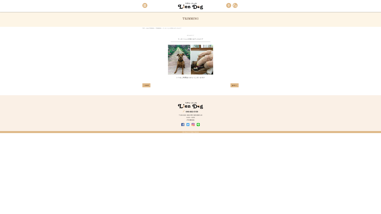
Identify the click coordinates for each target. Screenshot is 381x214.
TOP (143, 28)
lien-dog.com (186, 132)
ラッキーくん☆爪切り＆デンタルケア (190, 39)
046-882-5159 (192, 111)
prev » (234, 85)
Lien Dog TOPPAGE (190, 6)
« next (146, 85)
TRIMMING (158, 28)
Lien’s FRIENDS (150, 28)
